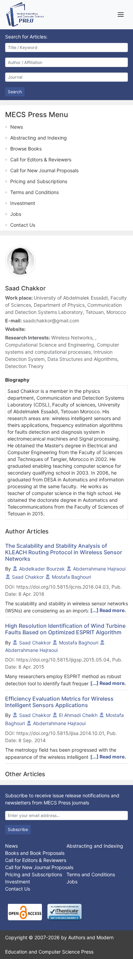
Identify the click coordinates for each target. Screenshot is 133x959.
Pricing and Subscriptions (38, 181)
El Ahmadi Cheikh (78, 715)
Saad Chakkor (28, 577)
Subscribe (18, 829)
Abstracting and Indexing (38, 138)
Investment (22, 203)
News (16, 127)
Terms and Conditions (34, 192)
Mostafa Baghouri (71, 577)
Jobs (15, 214)
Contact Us (22, 225)
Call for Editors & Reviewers (40, 159)
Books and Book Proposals (34, 853)
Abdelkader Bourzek (42, 569)
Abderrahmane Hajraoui (99, 569)
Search (15, 91)
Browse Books (26, 148)
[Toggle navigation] (120, 14)
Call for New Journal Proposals (44, 170)
